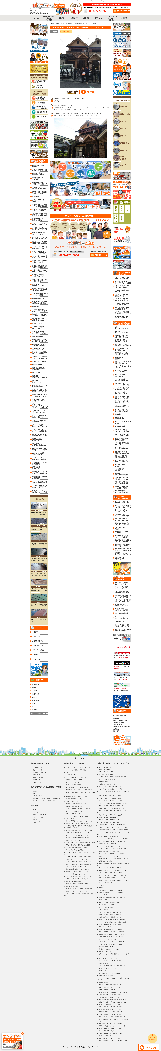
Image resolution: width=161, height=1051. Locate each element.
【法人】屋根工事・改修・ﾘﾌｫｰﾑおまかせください (123, 625)
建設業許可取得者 (37, 641)
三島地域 (34, 690)
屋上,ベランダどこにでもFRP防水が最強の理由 (39, 238)
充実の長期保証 (37, 779)
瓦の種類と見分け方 (38, 349)
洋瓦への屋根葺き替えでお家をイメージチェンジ (39, 400)
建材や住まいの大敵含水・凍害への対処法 (39, 332)
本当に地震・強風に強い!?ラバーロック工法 (110, 1009)
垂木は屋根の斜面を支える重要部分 (75, 850)
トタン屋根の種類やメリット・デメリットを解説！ (112, 841)
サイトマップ (36, 659)
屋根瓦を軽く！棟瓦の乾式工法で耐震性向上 (121, 448)
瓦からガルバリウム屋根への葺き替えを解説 (122, 286)
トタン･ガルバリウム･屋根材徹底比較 (39, 411)
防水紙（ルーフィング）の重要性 (108, 968)
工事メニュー (99, 18)
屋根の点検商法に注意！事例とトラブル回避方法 (122, 536)
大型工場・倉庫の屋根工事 (73, 813)
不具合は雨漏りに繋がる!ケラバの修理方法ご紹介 (39, 205)
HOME (52, 23)
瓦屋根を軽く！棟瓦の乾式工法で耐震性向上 (110, 914)
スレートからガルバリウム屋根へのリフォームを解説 (123, 282)
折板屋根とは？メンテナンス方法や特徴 (122, 384)
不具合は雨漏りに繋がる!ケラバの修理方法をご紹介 (112, 870)
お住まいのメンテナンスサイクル (108, 958)
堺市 (33, 703)
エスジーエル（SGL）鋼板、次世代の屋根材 (110, 987)
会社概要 (124, 18)
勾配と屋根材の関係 (38, 336)
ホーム (36, 18)
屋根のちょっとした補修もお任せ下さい (76, 782)
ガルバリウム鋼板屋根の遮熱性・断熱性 (122, 295)
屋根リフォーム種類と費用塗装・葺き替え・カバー (123, 362)
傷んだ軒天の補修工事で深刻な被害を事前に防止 (39, 214)
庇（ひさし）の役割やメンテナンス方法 (39, 453)
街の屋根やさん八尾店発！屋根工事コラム (44, 801)
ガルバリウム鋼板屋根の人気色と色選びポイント (112, 822)
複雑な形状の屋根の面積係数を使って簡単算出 (39, 302)
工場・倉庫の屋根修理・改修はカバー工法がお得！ (123, 592)
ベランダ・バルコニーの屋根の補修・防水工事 (78, 808)
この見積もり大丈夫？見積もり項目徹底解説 (121, 519)
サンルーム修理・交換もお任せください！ (122, 587)
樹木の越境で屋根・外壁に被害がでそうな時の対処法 (123, 549)
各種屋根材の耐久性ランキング (107, 975)
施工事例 (61, 18)
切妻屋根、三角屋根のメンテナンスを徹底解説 (39, 314)
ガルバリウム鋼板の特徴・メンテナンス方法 (110, 929)
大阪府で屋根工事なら (39, 645)
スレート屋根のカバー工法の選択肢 (123, 366)
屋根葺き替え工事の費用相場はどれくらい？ (122, 340)
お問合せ (35, 654)
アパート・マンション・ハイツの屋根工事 (77, 816)
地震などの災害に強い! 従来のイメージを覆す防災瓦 (113, 919)
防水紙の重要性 (37, 364)
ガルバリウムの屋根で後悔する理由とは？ (39, 416)
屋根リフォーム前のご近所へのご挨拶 (121, 510)
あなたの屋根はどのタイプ (106, 771)
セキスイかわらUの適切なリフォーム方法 (110, 786)
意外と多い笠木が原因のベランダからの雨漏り (39, 210)
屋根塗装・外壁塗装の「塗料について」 (109, 779)
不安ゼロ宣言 (36, 775)
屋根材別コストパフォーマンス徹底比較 (39, 376)
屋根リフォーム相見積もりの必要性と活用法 (77, 835)
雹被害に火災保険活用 (105, 1036)
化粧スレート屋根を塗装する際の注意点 (121, 392)
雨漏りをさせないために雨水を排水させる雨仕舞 (39, 340)
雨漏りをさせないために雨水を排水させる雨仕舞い (112, 1016)
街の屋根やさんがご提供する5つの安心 (49, 18)
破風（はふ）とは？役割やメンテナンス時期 (39, 491)
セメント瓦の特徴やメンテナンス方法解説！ (39, 252)
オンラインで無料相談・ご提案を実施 (76, 770)
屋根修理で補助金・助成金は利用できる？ (121, 491)
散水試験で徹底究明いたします (74, 799)
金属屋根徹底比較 (103, 982)
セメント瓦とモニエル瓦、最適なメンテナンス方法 (112, 848)
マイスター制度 (37, 782)
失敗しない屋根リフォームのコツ (121, 332)
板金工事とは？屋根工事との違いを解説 (39, 187)
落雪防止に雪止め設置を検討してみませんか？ (78, 869)
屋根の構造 (35, 196)
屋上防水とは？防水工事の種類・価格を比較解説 (39, 242)
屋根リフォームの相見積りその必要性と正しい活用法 (123, 506)
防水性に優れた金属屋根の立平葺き (108, 989)
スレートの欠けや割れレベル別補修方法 (121, 371)
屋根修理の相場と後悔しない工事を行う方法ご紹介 (79, 830)
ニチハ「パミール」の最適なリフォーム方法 (110, 789)
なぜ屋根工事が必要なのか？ (122, 327)
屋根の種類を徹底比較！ (119, 358)
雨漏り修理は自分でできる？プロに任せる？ (39, 183)
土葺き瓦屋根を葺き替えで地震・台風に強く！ (39, 261)
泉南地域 (34, 709)
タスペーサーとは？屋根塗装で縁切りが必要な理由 (112, 868)
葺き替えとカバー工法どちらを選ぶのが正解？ (122, 353)
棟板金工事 (123, 150)
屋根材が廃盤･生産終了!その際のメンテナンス (39, 395)
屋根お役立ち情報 (120, 426)
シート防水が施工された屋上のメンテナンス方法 (39, 228)
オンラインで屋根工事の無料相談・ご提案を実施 (122, 502)
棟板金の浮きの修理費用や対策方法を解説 (39, 192)
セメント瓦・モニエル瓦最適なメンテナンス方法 (39, 256)
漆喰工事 (123, 121)
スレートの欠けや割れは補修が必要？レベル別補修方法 (113, 839)
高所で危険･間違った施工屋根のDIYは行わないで (40, 435)
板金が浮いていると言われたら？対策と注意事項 (123, 540)
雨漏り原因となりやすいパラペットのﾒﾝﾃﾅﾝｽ (39, 233)
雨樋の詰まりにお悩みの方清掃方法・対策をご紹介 (123, 600)
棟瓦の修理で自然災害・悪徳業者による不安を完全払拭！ (114, 880)
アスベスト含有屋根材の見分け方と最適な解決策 (39, 357)
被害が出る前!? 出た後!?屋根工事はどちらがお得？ (123, 523)
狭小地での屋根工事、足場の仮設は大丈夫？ (110, 798)
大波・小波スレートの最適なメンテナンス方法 (39, 270)
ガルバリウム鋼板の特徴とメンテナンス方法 (39, 425)
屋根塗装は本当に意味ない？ (37, 178)
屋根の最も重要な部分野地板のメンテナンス (39, 368)
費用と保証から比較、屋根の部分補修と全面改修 (123, 345)
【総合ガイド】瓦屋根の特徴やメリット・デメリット (113, 827)
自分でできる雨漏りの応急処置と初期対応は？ (122, 478)
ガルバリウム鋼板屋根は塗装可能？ (122, 290)
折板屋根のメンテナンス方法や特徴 (108, 843)
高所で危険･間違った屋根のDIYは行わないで (111, 936)
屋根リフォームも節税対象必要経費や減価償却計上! (123, 630)
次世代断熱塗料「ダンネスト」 (119, 469)
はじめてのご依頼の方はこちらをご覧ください (78, 767)
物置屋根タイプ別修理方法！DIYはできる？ (121, 583)
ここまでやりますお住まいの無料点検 (111, 18)
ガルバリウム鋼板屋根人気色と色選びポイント (122, 299)
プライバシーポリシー (39, 650)
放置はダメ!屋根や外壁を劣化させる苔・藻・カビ (39, 390)
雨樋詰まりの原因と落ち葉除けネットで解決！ (123, 605)
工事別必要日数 (119, 418)
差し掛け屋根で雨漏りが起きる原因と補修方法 (111, 1014)
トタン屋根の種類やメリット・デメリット (121, 379)
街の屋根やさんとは (38, 767)
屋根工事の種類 (121, 100)
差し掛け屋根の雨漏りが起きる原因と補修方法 (39, 319)
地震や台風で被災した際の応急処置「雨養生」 (39, 289)
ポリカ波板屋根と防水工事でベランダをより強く (123, 596)
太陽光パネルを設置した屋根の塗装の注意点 (122, 388)
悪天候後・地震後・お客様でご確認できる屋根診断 (112, 776)
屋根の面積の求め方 (38, 298)
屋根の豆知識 (36, 372)
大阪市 (34, 687)
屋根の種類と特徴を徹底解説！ (38, 165)
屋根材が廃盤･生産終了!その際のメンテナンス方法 (112, 875)
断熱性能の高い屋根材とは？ (37, 467)
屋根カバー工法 (125, 114)
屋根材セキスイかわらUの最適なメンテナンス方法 (122, 401)
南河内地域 (35, 700)
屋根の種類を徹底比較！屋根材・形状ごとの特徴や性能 (113, 829)
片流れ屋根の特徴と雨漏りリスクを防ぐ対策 (39, 310)
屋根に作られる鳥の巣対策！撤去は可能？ (77, 883)
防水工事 (123, 136)
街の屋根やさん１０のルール (40, 772)
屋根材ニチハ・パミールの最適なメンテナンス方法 (123, 397)
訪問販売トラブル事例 (121, 532)
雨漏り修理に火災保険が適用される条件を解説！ (122, 482)
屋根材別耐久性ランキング (37, 381)
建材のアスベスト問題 (39, 361)
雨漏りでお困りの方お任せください (75, 779)
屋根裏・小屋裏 (37, 323)
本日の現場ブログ (37, 796)
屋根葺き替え (124, 106)
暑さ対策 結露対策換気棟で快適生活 (38, 327)
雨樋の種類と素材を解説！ (73, 886)
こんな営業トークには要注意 (121, 528)
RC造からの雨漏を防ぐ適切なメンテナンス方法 (111, 934)
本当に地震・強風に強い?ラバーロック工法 (40, 294)
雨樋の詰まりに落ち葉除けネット (74, 881)
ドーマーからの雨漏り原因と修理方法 (39, 458)
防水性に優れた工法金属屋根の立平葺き (38, 285)
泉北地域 (34, 706)
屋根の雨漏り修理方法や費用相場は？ (39, 444)
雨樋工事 (123, 128)
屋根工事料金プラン (71, 775)
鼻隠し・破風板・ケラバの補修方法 (39, 200)
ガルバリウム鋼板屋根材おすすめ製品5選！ (122, 304)
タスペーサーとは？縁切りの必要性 (38, 219)
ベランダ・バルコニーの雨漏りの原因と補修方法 (39, 247)
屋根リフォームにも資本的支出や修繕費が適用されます (80, 842)
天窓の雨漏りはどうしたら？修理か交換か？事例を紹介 (113, 858)
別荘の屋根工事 (119, 621)
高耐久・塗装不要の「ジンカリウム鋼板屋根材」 (112, 931)
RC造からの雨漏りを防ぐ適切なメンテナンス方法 (40, 449)
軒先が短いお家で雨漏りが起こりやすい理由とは (39, 352)
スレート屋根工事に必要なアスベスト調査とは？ (39, 481)
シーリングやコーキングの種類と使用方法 (39, 280)
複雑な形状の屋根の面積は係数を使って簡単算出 (112, 897)
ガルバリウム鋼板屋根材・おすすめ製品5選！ (111, 805)
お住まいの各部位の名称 (39, 170)
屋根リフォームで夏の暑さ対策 (74, 811)
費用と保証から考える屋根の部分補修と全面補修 (79, 845)
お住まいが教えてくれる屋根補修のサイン (122, 349)
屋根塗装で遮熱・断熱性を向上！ (108, 907)
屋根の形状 (35, 306)
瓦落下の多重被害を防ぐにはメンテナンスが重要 (122, 435)
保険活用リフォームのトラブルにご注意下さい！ (112, 994)
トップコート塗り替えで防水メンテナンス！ (39, 486)
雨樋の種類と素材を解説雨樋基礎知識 (39, 477)
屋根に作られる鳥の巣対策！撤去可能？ (122, 609)
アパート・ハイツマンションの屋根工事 (121, 617)
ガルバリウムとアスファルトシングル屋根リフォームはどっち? (40, 405)
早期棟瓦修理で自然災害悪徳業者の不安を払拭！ (39, 266)
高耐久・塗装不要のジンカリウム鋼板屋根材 (39, 430)
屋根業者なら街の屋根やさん (40, 814)
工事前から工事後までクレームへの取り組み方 (122, 515)
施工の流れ (86, 18)
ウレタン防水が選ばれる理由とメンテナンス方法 (39, 224)
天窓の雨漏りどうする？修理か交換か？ (39, 463)
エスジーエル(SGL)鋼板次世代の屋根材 (39, 421)
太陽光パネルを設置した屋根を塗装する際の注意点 (79, 888)
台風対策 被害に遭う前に (72, 801)
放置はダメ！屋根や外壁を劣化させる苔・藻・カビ (112, 1002)
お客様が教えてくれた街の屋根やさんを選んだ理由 (46, 798)
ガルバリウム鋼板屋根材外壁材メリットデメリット (123, 312)
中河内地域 (35, 684)
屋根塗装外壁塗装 (123, 158)
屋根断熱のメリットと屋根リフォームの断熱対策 (39, 472)
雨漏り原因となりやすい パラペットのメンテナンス (79, 859)
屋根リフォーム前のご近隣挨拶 (74, 784)
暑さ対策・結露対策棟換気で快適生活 (109, 902)
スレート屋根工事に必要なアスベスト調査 (110, 924)
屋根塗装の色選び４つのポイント (120, 465)
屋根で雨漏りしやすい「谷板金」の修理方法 (39, 344)
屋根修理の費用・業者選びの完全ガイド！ (39, 173)
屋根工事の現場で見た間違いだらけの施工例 (121, 461)
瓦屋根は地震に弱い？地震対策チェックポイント (123, 452)
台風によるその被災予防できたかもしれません (123, 430)
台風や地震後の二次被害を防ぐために (122, 443)
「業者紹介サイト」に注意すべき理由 (121, 558)
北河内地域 (35, 694)
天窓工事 (123, 165)
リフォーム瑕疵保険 (38, 777)
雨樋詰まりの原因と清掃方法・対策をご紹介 (77, 879)
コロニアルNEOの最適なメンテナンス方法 (122, 406)
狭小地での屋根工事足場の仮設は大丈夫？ (121, 410)
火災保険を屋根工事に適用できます (75, 806)
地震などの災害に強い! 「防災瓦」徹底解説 (122, 456)
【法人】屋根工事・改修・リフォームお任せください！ (80, 821)
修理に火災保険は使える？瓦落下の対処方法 (123, 439)
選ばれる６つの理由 (38, 770)
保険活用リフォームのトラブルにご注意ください (123, 553)
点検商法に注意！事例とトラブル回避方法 (77, 787)
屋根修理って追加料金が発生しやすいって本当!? (122, 545)
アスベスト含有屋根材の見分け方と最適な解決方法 (112, 922)
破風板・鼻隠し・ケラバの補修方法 (108, 856)
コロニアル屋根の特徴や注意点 (120, 375)
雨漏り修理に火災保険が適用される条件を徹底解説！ (113, 1040)
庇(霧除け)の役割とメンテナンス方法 (38, 275)
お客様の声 (74, 18)
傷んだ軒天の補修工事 (105, 951)
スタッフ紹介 (36, 636)
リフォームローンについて (73, 840)
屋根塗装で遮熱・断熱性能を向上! (122, 474)
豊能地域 (34, 697)
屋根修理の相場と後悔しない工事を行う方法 (121, 336)
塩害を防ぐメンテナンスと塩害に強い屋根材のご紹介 (113, 999)
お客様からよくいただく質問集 (107, 784)
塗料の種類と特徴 (121, 647)
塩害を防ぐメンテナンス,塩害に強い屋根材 (39, 386)
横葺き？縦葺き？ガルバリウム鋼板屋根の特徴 (123, 308)
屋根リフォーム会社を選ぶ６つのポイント (123, 422)
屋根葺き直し (124, 143)
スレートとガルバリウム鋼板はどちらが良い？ (122, 277)
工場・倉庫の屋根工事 (121, 613)
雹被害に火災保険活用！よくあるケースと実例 (122, 487)
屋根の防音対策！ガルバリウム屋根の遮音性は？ (123, 317)
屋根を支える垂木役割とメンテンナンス (39, 439)
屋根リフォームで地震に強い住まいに (76, 803)
